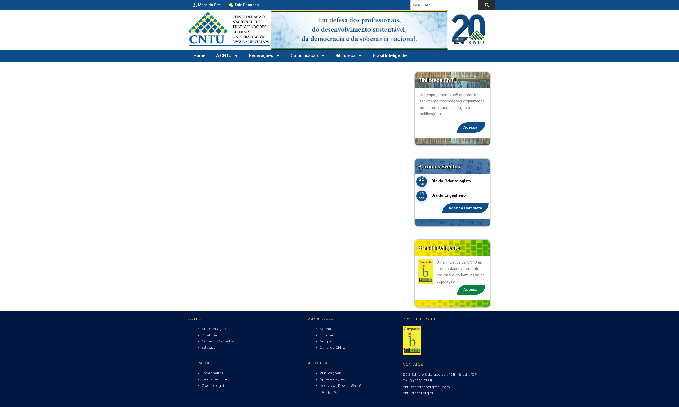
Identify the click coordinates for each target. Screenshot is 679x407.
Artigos (326, 341)
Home (200, 55)
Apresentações (333, 379)
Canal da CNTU (332, 347)
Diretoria (209, 335)
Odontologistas (215, 385)
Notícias (326, 335)
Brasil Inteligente (390, 55)
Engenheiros (212, 373)
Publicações (330, 373)
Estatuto (209, 347)
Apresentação (214, 329)
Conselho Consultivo (219, 341)
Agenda (326, 329)
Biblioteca (345, 55)
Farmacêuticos (214, 379)
